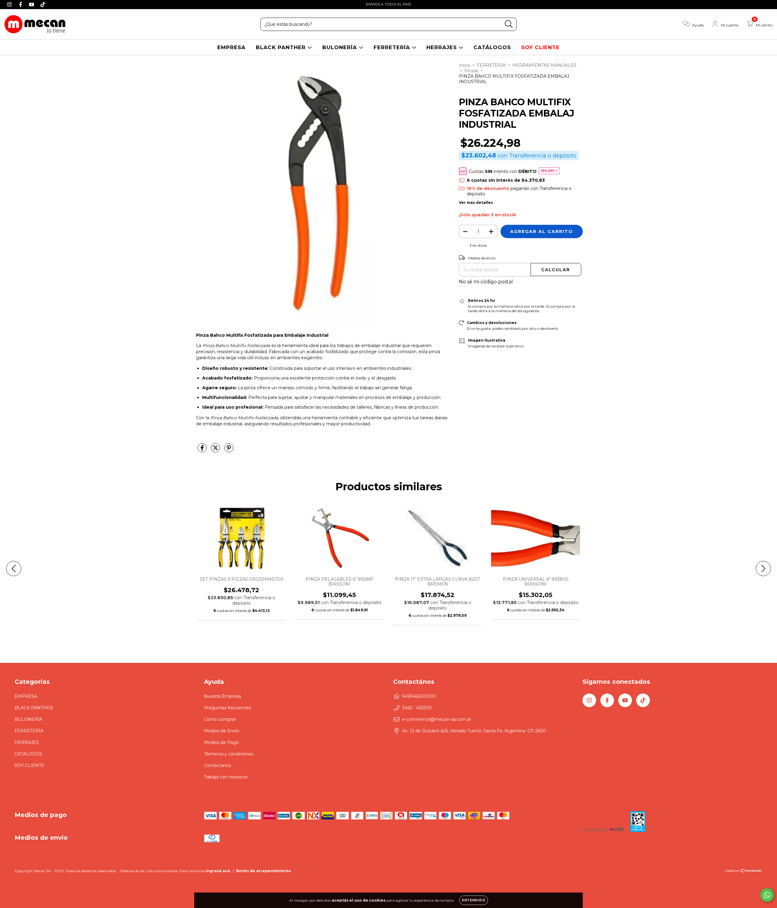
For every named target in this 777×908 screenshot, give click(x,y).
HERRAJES (442, 47)
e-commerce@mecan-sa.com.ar (436, 719)
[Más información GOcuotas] (549, 171)
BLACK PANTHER (281, 47)
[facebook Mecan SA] (21, 4)
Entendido (473, 900)
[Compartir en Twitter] (216, 450)
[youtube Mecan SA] (32, 4)
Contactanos (217, 765)
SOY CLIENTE (540, 47)
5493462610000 (419, 696)
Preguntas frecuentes (227, 708)
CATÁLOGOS (492, 47)
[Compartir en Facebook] (203, 450)
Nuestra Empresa (222, 696)
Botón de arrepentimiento (263, 871)
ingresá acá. (218, 871)
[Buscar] (509, 24)
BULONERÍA (340, 47)
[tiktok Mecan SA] (43, 4)
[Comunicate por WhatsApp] (767, 895)
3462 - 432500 (417, 708)
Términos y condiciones (228, 754)
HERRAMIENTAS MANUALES (544, 65)
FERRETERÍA (393, 47)
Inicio (464, 65)
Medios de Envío (221, 731)
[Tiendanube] (743, 871)
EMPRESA (231, 47)
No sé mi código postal (486, 282)
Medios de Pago (221, 742)
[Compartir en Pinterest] (228, 450)
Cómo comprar (220, 719)
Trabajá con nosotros (225, 777)
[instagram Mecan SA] (10, 4)
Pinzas (471, 70)
